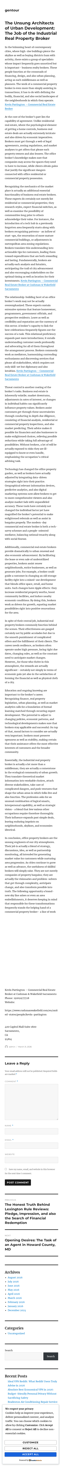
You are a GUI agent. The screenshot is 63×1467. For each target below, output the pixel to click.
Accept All (30, 1454)
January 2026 (15, 1306)
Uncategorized (16, 1333)
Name (9, 1125)
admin (12, 1047)
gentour (12, 10)
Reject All (31, 1448)
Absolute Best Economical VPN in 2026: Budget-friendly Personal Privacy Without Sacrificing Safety (32, 1393)
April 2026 (14, 1293)
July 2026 (13, 1281)
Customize (31, 1442)
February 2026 (16, 1302)
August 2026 (15, 1277)
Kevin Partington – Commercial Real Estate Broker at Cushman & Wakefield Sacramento (31, 284)
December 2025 (17, 1310)
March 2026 (15, 1298)
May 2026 (13, 1289)
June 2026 (14, 1285)
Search (9, 1350)
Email (9, 1140)
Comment (11, 1081)
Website (10, 1154)
